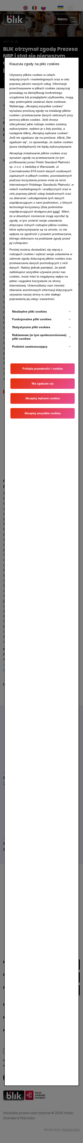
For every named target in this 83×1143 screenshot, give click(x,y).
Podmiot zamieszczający (29, 346)
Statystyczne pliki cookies (31, 327)
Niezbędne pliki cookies (29, 311)
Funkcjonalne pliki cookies (32, 319)
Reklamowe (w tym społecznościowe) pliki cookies (39, 336)
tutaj (56, 211)
